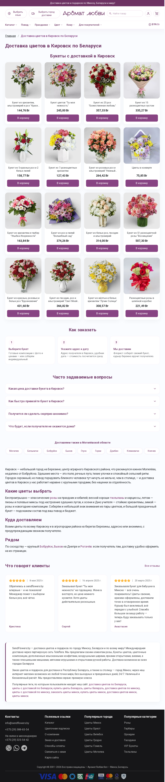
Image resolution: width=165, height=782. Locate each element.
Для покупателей (89, 24)
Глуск (91, 448)
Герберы (127, 734)
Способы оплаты (54, 751)
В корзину (23, 118)
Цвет (57, 24)
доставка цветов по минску (122, 693)
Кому (69, 24)
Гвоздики (128, 745)
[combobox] (125, 13)
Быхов (76, 448)
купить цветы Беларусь (68, 693)
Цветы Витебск (92, 740)
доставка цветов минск (122, 697)
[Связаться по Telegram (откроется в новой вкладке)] (24, 753)
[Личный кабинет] (148, 13)
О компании (51, 740)
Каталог (10, 24)
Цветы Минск (91, 728)
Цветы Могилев (93, 757)
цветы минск (20, 701)
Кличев (81, 456)
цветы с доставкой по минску (31, 697)
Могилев (21, 448)
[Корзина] (156, 13)
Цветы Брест (91, 734)
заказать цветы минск (65, 697)
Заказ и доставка (54, 745)
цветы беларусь (94, 693)
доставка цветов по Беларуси (107, 690)
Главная (10, 36)
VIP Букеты (129, 751)
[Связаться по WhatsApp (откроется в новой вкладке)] (16, 753)
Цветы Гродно (92, 745)
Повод (24, 24)
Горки (105, 448)
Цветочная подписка (56, 734)
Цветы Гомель (92, 751)
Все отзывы (149, 571)
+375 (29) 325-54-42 (17, 745)
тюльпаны (117, 503)
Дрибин (121, 448)
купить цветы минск (93, 697)
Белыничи (39, 448)
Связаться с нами (54, 757)
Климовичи (140, 448)
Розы (125, 728)
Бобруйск (59, 448)
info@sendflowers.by (17, 728)
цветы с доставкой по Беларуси (32, 693)
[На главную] (83, 13)
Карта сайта (51, 763)
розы (53, 503)
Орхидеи (127, 740)
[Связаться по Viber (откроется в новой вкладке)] (8, 753)
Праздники (41, 24)
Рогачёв (86, 552)
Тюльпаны (128, 757)
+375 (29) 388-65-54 (17, 735)
